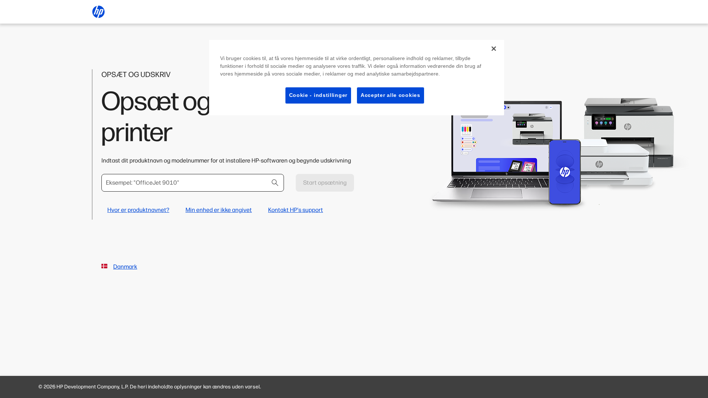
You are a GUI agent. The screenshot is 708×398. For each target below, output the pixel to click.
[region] (356, 77)
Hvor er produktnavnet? (138, 209)
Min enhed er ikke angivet (218, 209)
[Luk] (494, 49)
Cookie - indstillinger (318, 95)
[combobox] (192, 183)
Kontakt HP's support (295, 209)
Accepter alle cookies (390, 95)
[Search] (275, 183)
